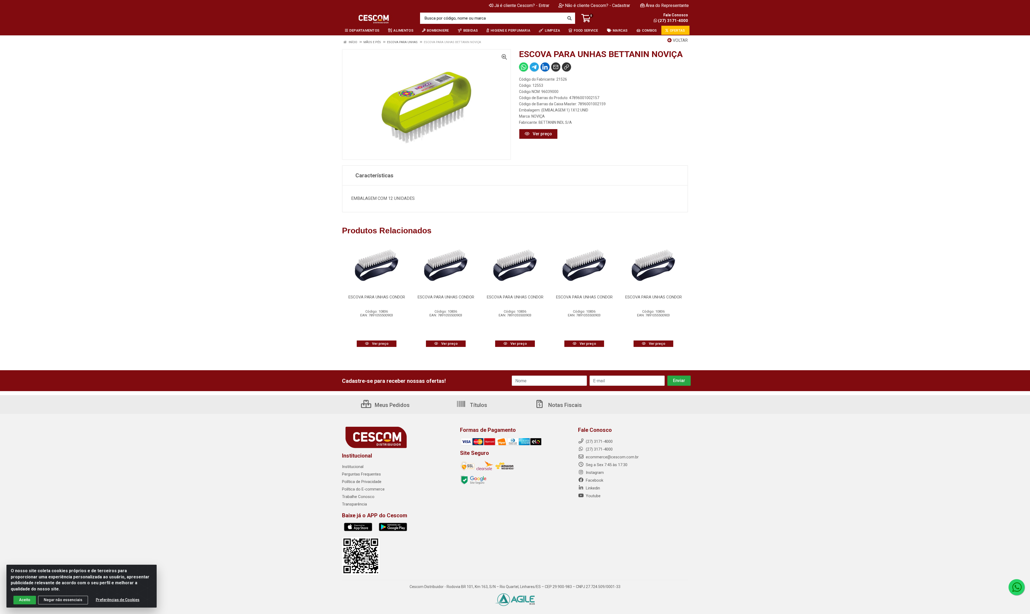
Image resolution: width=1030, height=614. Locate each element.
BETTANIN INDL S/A (555, 122)
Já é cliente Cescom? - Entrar (521, 5)
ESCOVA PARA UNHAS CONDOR (376, 297)
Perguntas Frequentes (361, 474)
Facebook (594, 480)
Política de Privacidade (361, 481)
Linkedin (592, 488)
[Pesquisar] (569, 18)
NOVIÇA (538, 116)
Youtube (593, 495)
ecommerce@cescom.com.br (612, 457)
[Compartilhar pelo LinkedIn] (545, 67)
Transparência (354, 504)
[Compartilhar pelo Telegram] (534, 67)
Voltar (680, 40)
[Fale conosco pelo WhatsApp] (1017, 587)
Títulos (478, 405)
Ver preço (542, 133)
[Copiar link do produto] (566, 67)
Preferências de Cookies (117, 600)
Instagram (594, 472)
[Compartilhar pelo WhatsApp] (523, 67)
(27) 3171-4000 (673, 20)
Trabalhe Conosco (358, 496)
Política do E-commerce (363, 489)
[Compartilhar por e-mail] (555, 67)
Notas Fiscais (564, 405)
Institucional (352, 466)
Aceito (24, 600)
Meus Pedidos (391, 405)
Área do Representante (667, 5)
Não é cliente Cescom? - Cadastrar (597, 5)
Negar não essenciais (63, 600)
